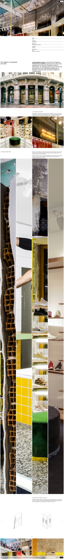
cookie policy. (43, 557)
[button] (2, 520)
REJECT (57, 557)
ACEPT (61, 557)
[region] (32, 557)
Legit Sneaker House (38, 62)
